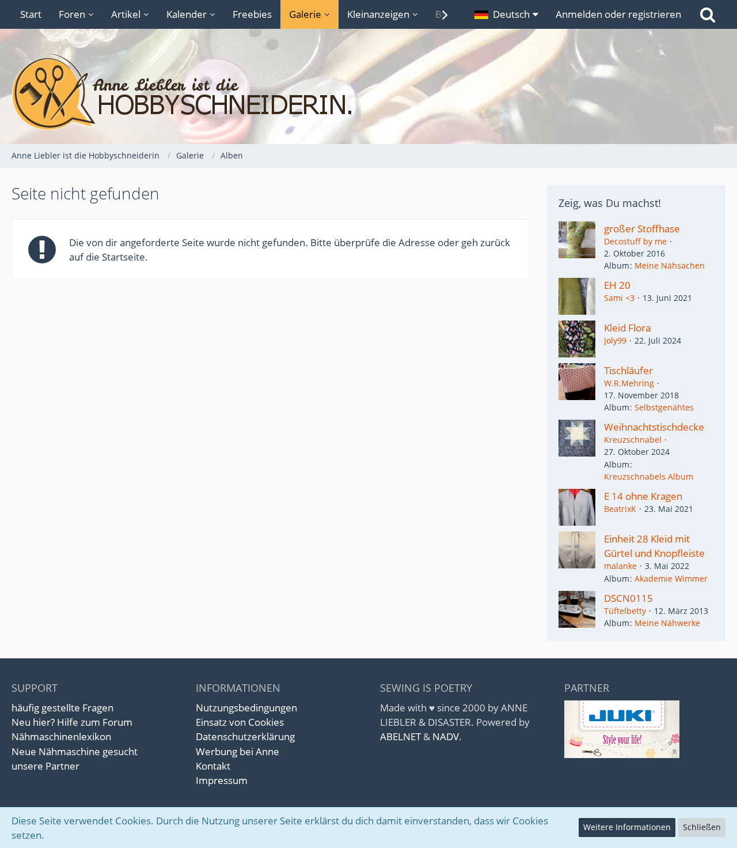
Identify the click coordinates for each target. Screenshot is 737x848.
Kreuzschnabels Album (648, 476)
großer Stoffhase (642, 228)
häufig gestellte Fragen (62, 707)
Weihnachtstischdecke (654, 427)
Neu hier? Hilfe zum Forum (72, 722)
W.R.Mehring (629, 383)
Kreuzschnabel (633, 439)
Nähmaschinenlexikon (61, 736)
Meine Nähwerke (667, 622)
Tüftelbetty (625, 610)
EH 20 (617, 285)
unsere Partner (45, 765)
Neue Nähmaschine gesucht (75, 751)
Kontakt (213, 765)
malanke (620, 565)
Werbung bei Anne (237, 751)
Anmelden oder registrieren (618, 14)
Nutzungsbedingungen (246, 707)
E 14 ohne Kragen (643, 496)
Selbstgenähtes (664, 407)
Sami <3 (619, 297)
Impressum (222, 780)
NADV (445, 736)
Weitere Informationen (627, 826)
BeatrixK (620, 508)
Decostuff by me (635, 241)
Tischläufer (628, 370)
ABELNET (400, 736)
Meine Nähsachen (670, 265)
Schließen (702, 826)
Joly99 (615, 340)
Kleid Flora (627, 327)
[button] (506, 14)
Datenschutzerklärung (245, 736)
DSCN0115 (628, 598)
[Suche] (707, 14)
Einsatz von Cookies (240, 722)
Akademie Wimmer (671, 578)
